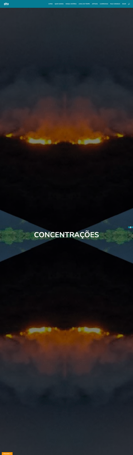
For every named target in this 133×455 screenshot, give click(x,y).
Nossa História (71, 4)
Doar (124, 4)
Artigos (95, 4)
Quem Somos (59, 4)
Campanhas (104, 4)
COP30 (50, 4)
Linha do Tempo (84, 4)
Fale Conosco (115, 4)
